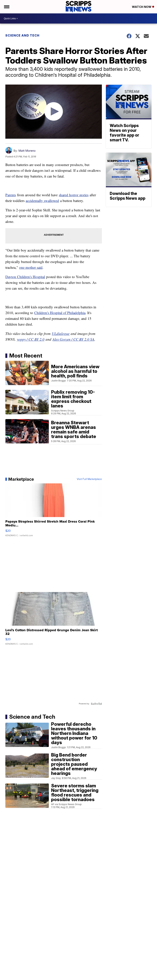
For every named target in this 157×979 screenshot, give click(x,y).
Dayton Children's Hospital (25, 276)
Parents (10, 194)
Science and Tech (22, 35)
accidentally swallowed (42, 200)
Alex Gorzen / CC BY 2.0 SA (73, 339)
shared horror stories (73, 194)
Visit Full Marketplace (89, 479)
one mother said (31, 267)
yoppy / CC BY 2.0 (30, 339)
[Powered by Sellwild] (96, 703)
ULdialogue (61, 333)
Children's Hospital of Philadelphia (59, 312)
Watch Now (142, 7)
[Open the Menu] (6, 6)
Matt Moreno (27, 150)
